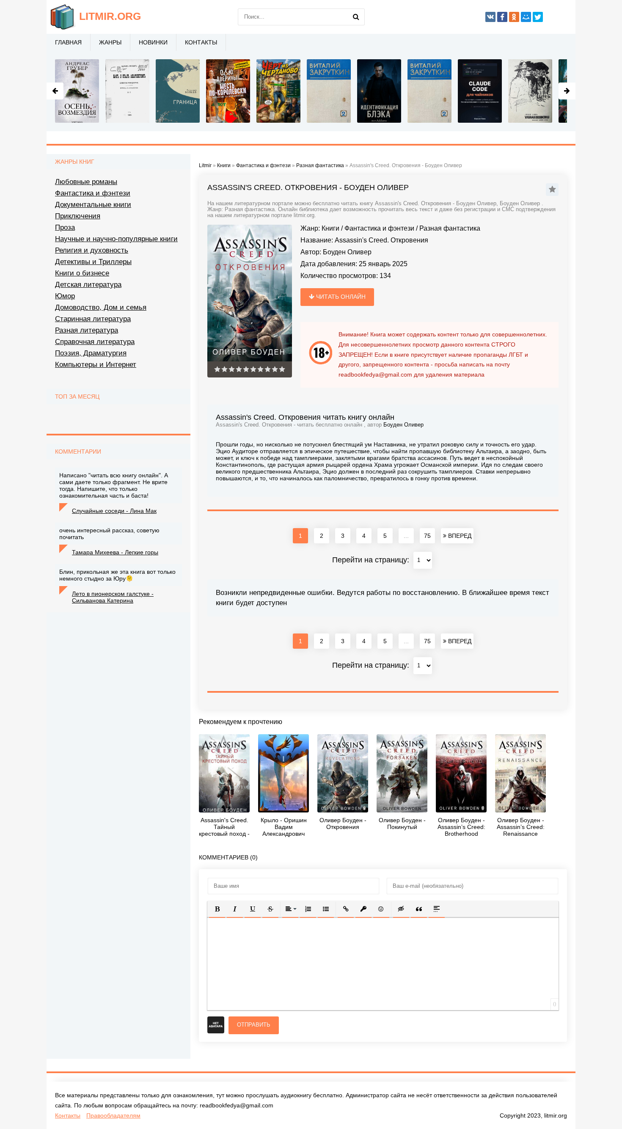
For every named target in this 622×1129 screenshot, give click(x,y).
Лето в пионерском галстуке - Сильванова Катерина (113, 597)
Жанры (110, 42)
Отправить (253, 1025)
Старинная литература (93, 319)
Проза (65, 227)
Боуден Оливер (347, 252)
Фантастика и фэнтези (379, 228)
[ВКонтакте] (490, 17)
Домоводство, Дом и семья (100, 307)
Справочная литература (95, 342)
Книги (330, 228)
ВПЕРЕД (458, 535)
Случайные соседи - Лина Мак (114, 510)
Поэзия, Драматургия (91, 353)
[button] (217, 909)
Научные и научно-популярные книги (116, 239)
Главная (68, 42)
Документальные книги (93, 205)
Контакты (201, 42)
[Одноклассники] (514, 17)
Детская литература (88, 285)
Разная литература (86, 330)
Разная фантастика (449, 228)
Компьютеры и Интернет (95, 365)
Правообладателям (113, 1115)
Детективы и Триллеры (93, 262)
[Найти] (356, 16)
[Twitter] (538, 17)
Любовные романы (86, 182)
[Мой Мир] (526, 17)
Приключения (77, 216)
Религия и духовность (91, 250)
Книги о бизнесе (82, 273)
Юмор (65, 296)
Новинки (153, 42)
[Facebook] (502, 17)
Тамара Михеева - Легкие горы (115, 552)
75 (427, 535)
